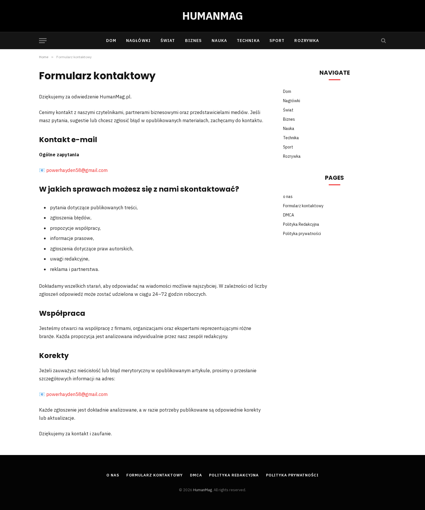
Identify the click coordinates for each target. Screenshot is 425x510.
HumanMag (202, 489)
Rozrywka (306, 40)
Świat (167, 40)
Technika (248, 40)
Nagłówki (138, 40)
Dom (111, 40)
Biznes (193, 40)
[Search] (383, 40)
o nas (288, 196)
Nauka (219, 40)
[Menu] (43, 40)
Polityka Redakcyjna (301, 224)
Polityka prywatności (302, 233)
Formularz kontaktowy (303, 205)
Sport (277, 40)
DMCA (288, 215)
